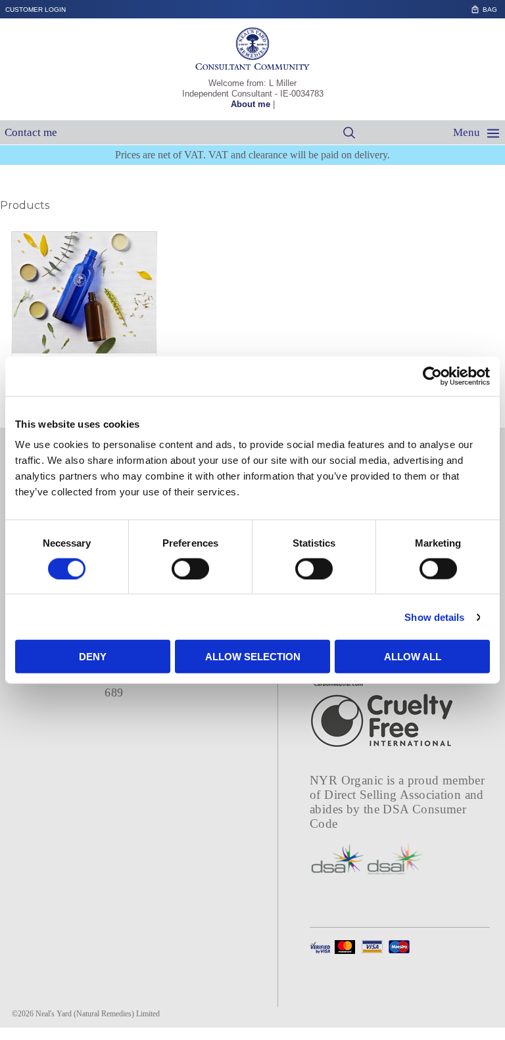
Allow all (412, 656)
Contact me (31, 132)
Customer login (35, 9)
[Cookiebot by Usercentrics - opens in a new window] (432, 376)
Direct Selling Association (394, 795)
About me (250, 104)
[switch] (190, 568)
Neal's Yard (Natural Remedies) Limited (98, 1013)
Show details (434, 616)
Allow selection (253, 656)
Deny (93, 656)
